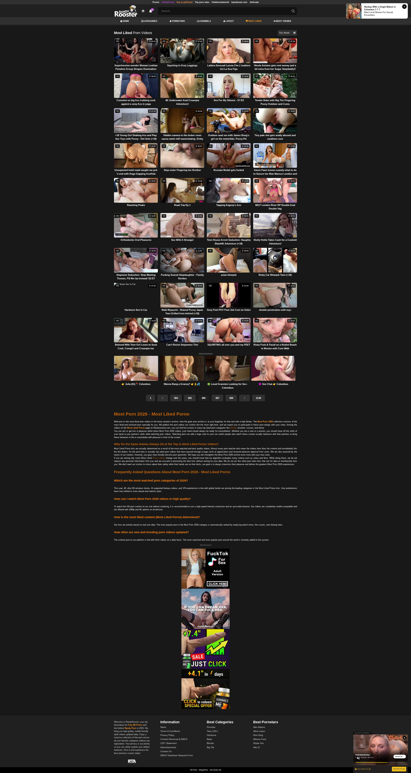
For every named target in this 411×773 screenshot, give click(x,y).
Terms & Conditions (170, 731)
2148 (258, 398)
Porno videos (159, 458)
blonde (233, 428)
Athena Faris (259, 739)
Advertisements (168, 747)
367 (217, 398)
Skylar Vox (258, 743)
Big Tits (210, 747)
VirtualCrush (168, 2)
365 (190, 398)
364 (176, 398)
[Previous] (162, 398)
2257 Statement (168, 743)
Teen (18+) (212, 731)
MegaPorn (203, 770)
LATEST (230, 21)
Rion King (258, 735)
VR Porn (193, 770)
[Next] (244, 398)
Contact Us (166, 751)
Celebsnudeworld (220, 2)
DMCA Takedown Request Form (176, 755)
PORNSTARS (178, 21)
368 (231, 398)
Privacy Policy (167, 735)
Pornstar (211, 727)
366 (204, 398)
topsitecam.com (239, 2)
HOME (126, 21)
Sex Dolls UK (215, 770)
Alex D (256, 747)
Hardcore (211, 735)
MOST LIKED (254, 21)
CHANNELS (205, 21)
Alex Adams (259, 727)
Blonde (210, 743)
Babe (209, 739)
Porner (156, 2)
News (163, 727)
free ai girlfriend (184, 2)
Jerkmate (254, 2)
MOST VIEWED (283, 21)
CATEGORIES (150, 21)
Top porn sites (202, 2)
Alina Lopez (259, 731)
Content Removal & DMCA (173, 739)
